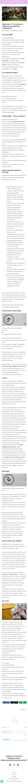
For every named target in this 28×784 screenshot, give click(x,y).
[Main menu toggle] (25, 2)
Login (25, 727)
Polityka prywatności (14, 778)
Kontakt (14, 776)
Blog (14, 772)
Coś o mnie (14, 774)
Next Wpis (23, 709)
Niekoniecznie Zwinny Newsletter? (14, 760)
